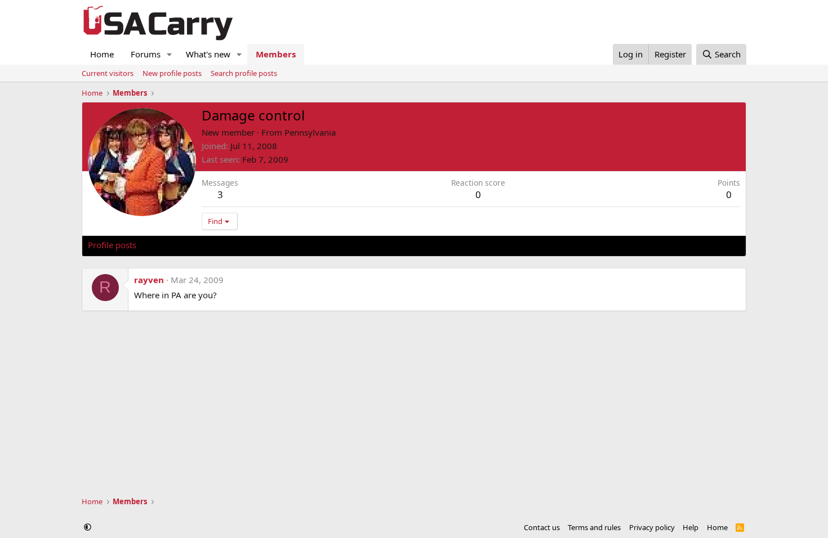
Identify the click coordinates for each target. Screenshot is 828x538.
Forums (146, 54)
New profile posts (172, 73)
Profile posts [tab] (112, 244)
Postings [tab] (228, 244)
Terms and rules (594, 527)
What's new (208, 54)
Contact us (542, 527)
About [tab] (268, 244)
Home (102, 54)
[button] (169, 54)
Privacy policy (652, 527)
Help (690, 527)
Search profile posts (244, 73)
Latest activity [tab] (174, 244)
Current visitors (107, 73)
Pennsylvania (310, 132)
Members (276, 54)
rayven (149, 279)
